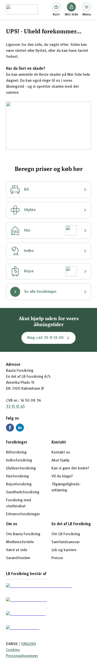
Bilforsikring (16, 452)
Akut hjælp (60, 460)
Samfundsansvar (65, 542)
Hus (27, 230)
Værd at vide (16, 550)
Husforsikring (17, 476)
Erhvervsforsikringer (23, 514)
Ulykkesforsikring (21, 468)
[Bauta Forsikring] (22, 9)
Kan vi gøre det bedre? (70, 468)
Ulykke (30, 210)
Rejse (29, 271)
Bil (26, 190)
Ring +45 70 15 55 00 (45, 338)
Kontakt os (60, 452)
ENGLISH (28, 644)
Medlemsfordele (20, 542)
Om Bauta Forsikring (23, 534)
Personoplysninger (22, 656)
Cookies (13, 650)
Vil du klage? (62, 476)
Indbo (29, 251)
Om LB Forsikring (65, 534)
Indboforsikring (19, 460)
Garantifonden (18, 558)
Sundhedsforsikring (22, 492)
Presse (57, 558)
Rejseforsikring (19, 484)
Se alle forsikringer (40, 292)
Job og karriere (63, 550)
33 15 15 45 (15, 407)
